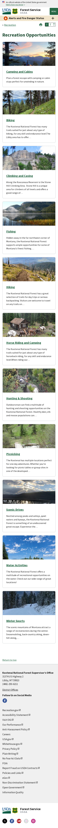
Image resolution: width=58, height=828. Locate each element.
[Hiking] (29, 272)
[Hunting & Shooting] (29, 384)
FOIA (4, 763)
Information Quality (12, 792)
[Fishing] (29, 217)
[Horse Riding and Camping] (29, 328)
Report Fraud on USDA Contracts (19, 768)
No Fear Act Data (11, 758)
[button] (41, 24)
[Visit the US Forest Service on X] (4, 821)
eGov (5, 777)
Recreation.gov (10, 710)
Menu (53, 11)
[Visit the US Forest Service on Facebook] (12, 821)
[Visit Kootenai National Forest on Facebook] (4, 700)
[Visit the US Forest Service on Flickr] (26, 821)
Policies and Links (11, 773)
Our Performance (11, 724)
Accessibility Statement (15, 715)
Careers (6, 734)
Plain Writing (9, 753)
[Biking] (29, 105)
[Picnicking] (29, 439)
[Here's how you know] (29, 3)
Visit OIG (6, 719)
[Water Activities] (29, 550)
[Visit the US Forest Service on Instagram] (33, 821)
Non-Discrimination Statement (19, 782)
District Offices (10, 689)
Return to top (9, 659)
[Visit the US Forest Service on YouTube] (19, 821)
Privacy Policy (9, 748)
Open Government (12, 787)
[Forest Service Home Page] (15, 11)
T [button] (47, 24)
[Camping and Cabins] (29, 57)
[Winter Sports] (29, 606)
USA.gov (6, 739)
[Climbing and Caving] (29, 161)
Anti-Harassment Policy (15, 729)
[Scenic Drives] (29, 495)
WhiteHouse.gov (11, 744)
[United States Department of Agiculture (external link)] (7, 11)
